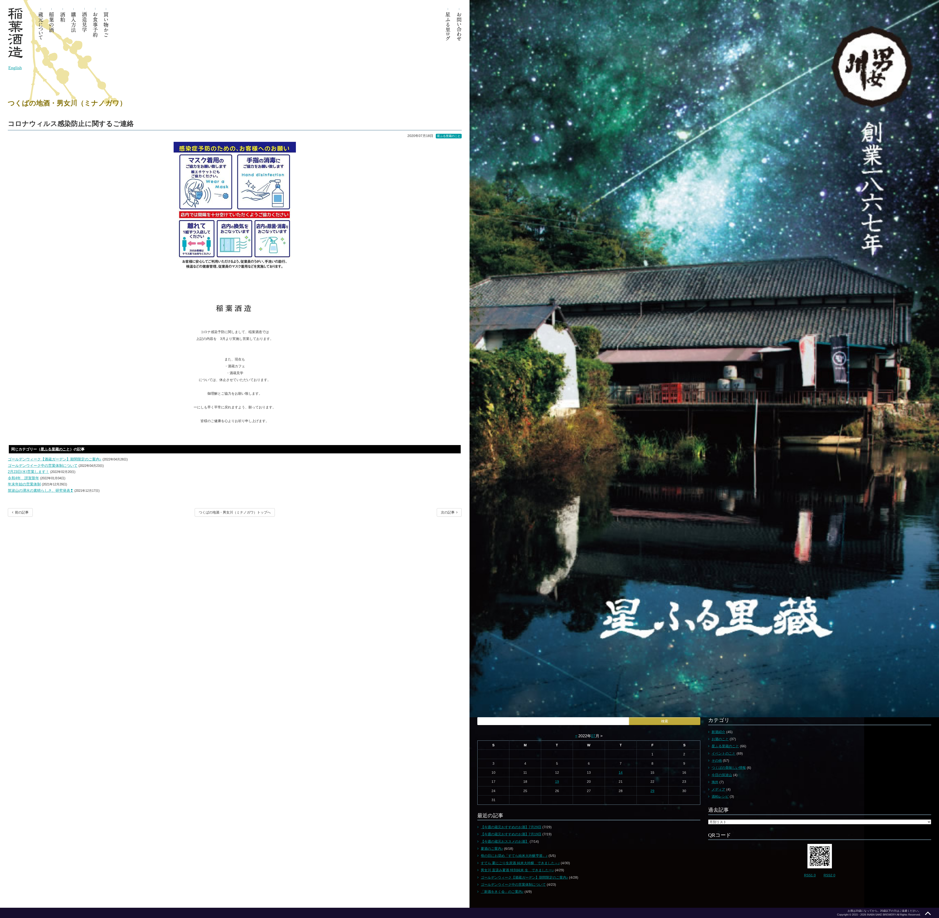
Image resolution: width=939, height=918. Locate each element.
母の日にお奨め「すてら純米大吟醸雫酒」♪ (514, 856)
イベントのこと (724, 753)
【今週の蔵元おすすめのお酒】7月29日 (511, 827)
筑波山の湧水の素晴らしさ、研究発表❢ (40, 490)
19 (557, 782)
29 (652, 791)
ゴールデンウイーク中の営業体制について (43, 465)
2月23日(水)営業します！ (28, 472)
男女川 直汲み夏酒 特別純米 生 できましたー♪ (517, 870)
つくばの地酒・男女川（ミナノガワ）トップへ (235, 512)
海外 (715, 782)
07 (593, 736)
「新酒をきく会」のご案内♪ (502, 892)
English (15, 67)
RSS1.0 (810, 875)
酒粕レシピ (720, 796)
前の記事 (22, 512)
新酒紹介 (718, 732)
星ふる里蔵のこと (448, 136)
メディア (718, 789)
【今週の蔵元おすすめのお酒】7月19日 (511, 834)
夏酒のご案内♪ (492, 849)
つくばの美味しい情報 (729, 768)
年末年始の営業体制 (24, 484)
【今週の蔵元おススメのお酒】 (505, 841)
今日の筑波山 (722, 775)
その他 (717, 760)
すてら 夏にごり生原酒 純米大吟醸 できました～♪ (520, 863)
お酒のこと (720, 739)
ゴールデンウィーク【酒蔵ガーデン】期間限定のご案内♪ (54, 459)
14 (621, 772)
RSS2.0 (829, 875)
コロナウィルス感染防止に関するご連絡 (71, 123)
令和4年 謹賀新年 (23, 478)
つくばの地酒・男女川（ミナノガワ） (67, 103)
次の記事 (448, 512)
